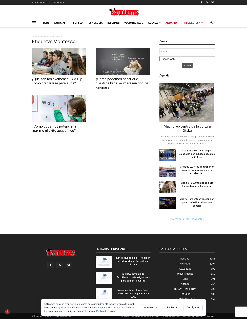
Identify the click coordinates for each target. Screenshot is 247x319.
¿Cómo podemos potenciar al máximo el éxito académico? (54, 128)
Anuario (171, 22)
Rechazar (172, 307)
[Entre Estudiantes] (123, 12)
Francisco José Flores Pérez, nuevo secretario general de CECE (133, 293)
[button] (211, 22)
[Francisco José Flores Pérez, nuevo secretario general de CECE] (104, 294)
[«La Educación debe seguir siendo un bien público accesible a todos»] (167, 155)
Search (187, 65)
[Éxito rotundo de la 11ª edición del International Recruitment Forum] (104, 262)
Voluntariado (133, 22)
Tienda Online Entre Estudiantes (48, 2)
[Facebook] (201, 2)
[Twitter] (212, 2)
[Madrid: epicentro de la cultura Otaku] (187, 102)
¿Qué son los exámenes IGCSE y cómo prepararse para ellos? (57, 81)
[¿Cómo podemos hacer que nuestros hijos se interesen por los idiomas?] (123, 61)
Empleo (78, 22)
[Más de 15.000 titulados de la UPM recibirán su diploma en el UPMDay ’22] (167, 187)
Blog (46, 22)
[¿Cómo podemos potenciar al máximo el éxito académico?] (60, 108)
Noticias (60, 22)
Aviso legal (210, 315)
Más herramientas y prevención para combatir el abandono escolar (197, 202)
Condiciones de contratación (145, 315)
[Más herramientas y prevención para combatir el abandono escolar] (167, 203)
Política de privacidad (192, 315)
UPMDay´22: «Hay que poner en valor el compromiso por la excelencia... (197, 170)
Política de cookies (170, 315)
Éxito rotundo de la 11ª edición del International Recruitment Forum (133, 261)
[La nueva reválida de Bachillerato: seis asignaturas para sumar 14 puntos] (104, 278)
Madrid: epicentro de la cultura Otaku (187, 128)
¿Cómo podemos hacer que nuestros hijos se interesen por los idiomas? (122, 83)
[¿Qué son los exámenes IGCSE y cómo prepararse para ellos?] (60, 61)
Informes (113, 22)
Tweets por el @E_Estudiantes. (187, 219)
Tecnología (95, 22)
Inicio (34, 36)
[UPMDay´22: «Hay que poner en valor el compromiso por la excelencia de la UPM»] (167, 171)
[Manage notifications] (7, 311)
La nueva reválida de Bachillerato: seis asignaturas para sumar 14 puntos (133, 277)
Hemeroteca (192, 22)
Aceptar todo (151, 307)
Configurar (193, 307)
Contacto (124, 315)
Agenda (153, 22)
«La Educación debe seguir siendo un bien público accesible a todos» (197, 154)
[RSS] (207, 2)
